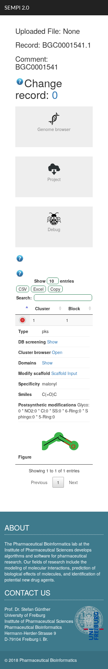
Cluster (42, 308)
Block (74, 308)
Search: (24, 298)
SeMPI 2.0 (16, 7)
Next (73, 482)
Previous (39, 482)
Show (52, 342)
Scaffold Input (64, 373)
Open (57, 352)
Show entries (54, 281)
